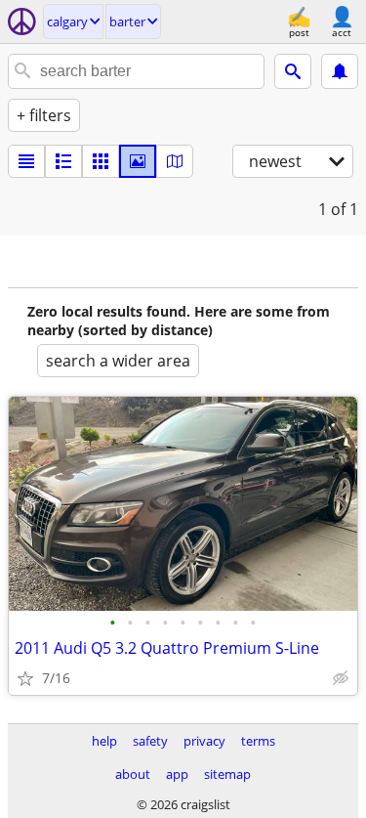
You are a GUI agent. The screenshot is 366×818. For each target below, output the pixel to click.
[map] (174, 161)
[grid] (100, 161)
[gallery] (137, 161)
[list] (26, 161)
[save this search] (339, 71)
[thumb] (63, 161)
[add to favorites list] (25, 678)
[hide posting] (340, 678)
